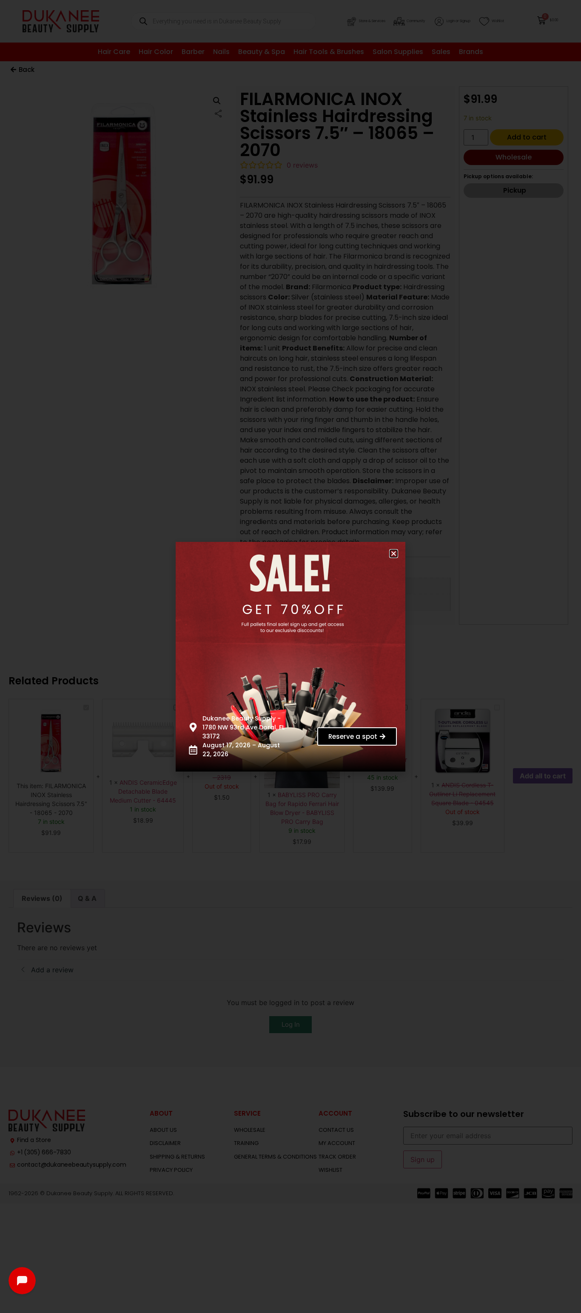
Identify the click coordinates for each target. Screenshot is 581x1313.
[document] (290, 656)
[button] (393, 553)
